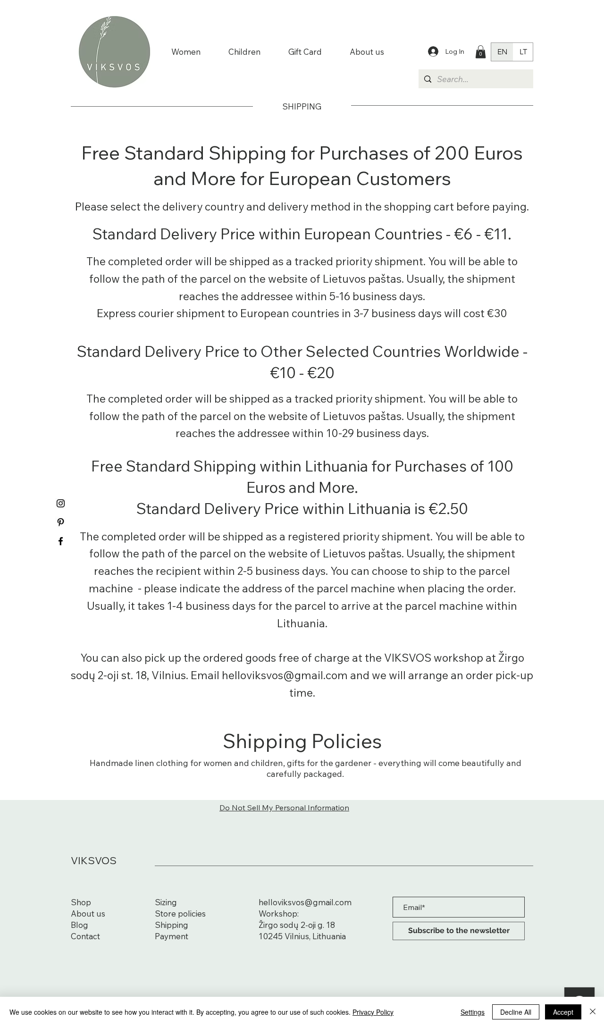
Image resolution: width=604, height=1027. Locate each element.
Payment (171, 936)
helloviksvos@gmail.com (305, 902)
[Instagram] (60, 503)
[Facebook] (60, 541)
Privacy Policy (373, 1012)
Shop (81, 902)
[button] (480, 51)
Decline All (515, 1012)
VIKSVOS (94, 860)
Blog (79, 925)
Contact (85, 936)
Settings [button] (473, 1012)
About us (88, 913)
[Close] (592, 1011)
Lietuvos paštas (362, 279)
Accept (563, 1012)
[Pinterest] (60, 522)
